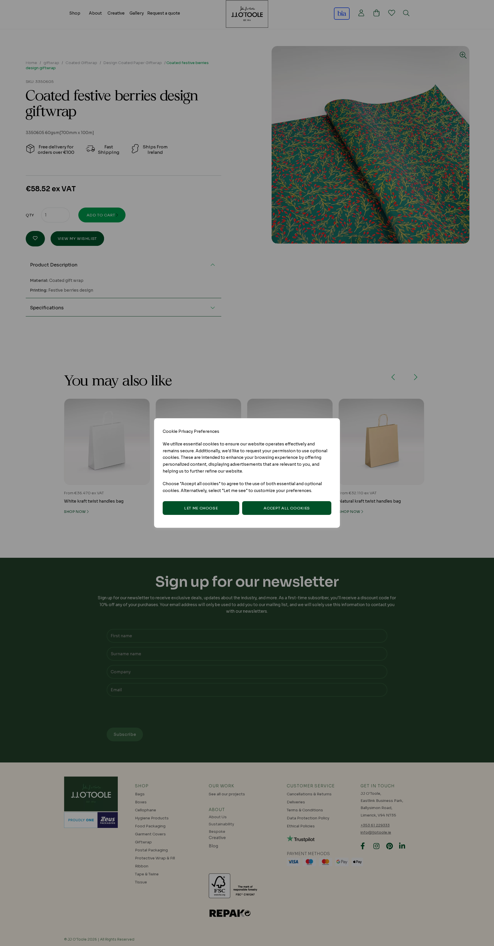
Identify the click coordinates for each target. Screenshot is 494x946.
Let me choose (201, 508)
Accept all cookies (287, 508)
